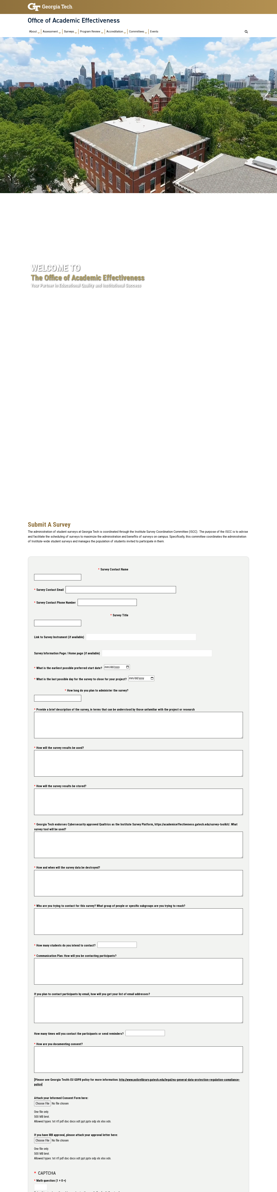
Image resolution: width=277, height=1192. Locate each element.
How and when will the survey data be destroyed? (68, 867)
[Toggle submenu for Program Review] (102, 32)
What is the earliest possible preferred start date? (69, 668)
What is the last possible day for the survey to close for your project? (81, 679)
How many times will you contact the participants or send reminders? (79, 1033)
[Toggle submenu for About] (38, 32)
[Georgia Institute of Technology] (50, 5)
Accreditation (114, 31)
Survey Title (120, 615)
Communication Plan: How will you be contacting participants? (76, 956)
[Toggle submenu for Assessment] (59, 32)
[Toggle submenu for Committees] (146, 32)
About (33, 31)
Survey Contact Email (50, 590)
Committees (136, 31)
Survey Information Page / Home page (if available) (67, 653)
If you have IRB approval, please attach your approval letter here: (76, 1135)
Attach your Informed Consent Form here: (61, 1098)
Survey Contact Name (114, 569)
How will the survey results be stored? (61, 786)
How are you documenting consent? (59, 1044)
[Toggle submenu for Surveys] (76, 32)
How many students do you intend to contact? (66, 945)
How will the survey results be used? (60, 748)
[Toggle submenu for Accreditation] (124, 32)
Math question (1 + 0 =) (51, 1180)
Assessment (50, 31)
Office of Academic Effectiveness (74, 20)
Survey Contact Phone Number (56, 602)
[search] (246, 31)
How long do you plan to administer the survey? (97, 690)
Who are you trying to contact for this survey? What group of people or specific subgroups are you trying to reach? (110, 906)
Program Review (90, 31)
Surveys (69, 31)
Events (154, 31)
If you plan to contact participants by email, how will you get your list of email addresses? (92, 994)
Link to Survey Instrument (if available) (59, 637)
